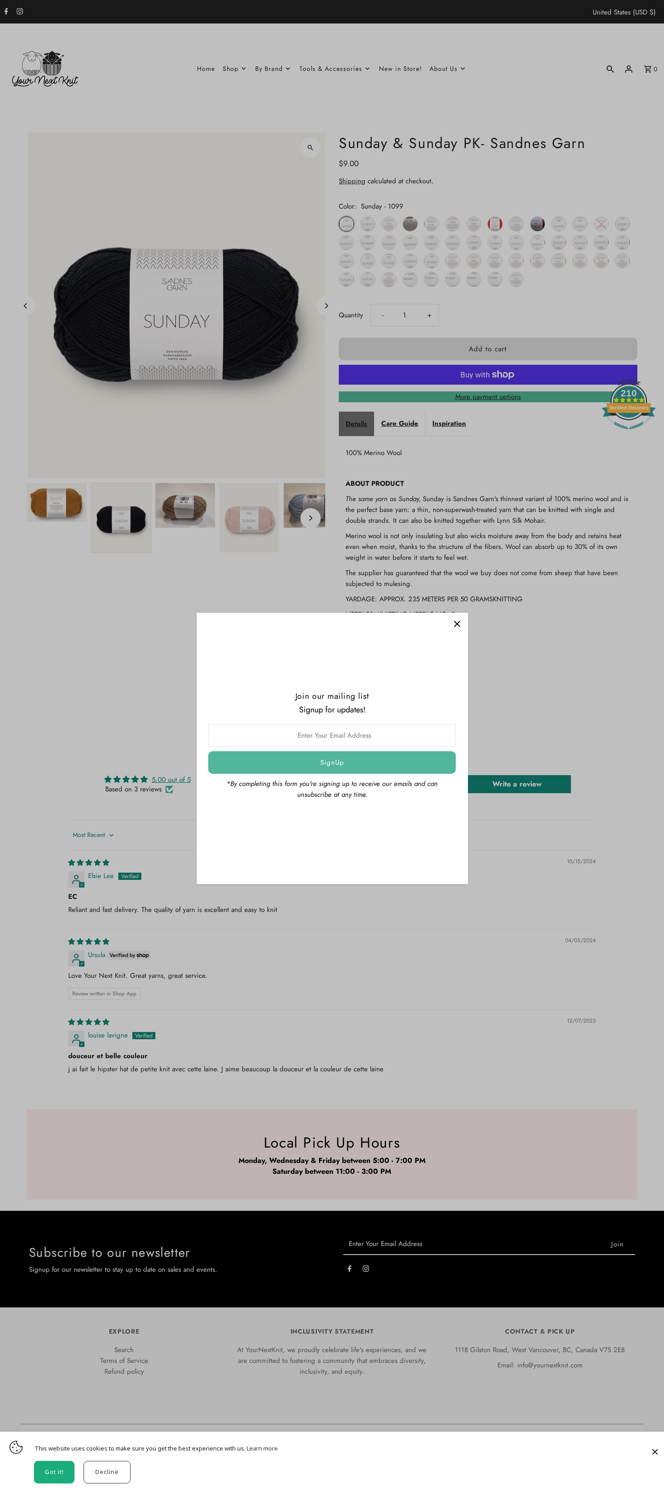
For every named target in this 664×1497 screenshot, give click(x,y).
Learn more (262, 1448)
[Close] (654, 1447)
